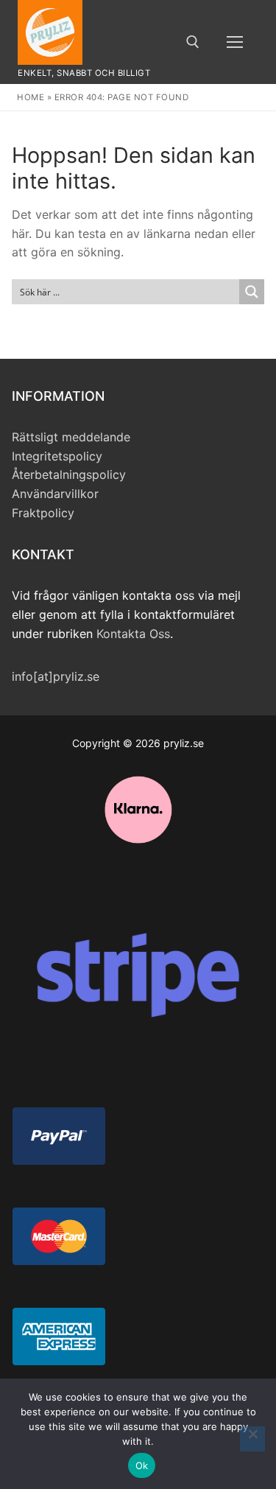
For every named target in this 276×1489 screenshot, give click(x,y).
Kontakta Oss (133, 633)
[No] (252, 1438)
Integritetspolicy (57, 456)
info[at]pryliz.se (55, 676)
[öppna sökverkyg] (192, 42)
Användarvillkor (55, 493)
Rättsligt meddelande (71, 437)
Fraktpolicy (43, 512)
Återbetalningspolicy (69, 474)
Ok (142, 1465)
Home (30, 97)
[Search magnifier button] (251, 291)
